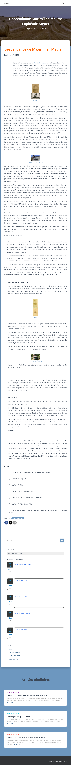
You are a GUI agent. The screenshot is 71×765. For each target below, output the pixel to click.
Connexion (11, 649)
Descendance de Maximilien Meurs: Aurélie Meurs (27, 696)
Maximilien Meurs (40, 63)
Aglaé (35, 320)
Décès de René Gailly (21, 580)
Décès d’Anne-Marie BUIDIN (23, 564)
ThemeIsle (64, 761)
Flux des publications (14, 652)
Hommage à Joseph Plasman (18, 717)
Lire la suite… (10, 702)
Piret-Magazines (42, 3)
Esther (35, 317)
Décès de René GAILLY (21, 597)
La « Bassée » (35, 103)
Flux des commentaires (14, 655)
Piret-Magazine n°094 (18, 518)
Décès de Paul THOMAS (21, 629)
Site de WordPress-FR (14, 659)
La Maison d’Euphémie (35, 162)
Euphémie (35, 100)
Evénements (54, 3)
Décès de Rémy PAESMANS (22, 613)
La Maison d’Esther (35, 361)
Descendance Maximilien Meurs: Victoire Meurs (26, 738)
